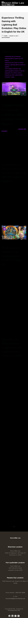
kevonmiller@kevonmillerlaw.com (15, 598)
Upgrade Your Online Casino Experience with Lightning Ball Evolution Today (14, 75)
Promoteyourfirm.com (14, 610)
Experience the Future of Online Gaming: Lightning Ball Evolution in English (15, 64)
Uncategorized (6, 37)
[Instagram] (15, 616)
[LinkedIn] (12, 616)
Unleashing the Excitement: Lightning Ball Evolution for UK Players (14, 58)
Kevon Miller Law (14, 2)
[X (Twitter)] (18, 616)
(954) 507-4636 (20, 592)
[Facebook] (9, 616)
